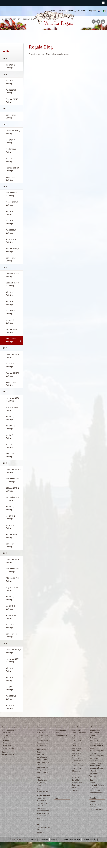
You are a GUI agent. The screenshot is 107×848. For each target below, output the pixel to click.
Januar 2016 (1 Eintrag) (11, 545)
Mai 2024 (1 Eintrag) (10, 82)
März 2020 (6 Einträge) (11, 240)
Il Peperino (6, 743)
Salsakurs (75, 787)
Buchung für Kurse (96, 809)
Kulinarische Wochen (41, 817)
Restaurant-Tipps (95, 773)
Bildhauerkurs (77, 782)
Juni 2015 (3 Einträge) (10, 607)
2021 (5, 124)
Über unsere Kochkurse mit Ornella (77, 743)
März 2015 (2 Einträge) (11, 626)
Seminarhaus (25, 727)
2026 (5, 58)
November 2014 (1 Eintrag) (12, 660)
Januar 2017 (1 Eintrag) (11, 455)
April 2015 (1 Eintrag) (11, 616)
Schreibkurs (76, 780)
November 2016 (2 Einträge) (12, 480)
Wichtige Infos (94, 730)
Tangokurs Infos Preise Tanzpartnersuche (43, 764)
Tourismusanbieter (96, 793)
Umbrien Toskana (96, 745)
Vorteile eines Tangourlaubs (42, 758)
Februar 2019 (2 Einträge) (12, 330)
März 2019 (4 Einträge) (11, 321)
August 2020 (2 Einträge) (12, 203)
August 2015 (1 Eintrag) (12, 589)
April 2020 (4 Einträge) (11, 231)
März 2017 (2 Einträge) (11, 446)
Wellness (92, 776)
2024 (5, 74)
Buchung (92, 801)
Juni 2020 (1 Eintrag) (10, 212)
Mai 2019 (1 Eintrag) (10, 312)
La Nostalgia (6, 745)
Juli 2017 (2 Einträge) (10, 418)
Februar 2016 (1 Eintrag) (12, 536)
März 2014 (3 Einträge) (11, 706)
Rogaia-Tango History (42, 783)
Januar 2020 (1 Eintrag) (11, 259)
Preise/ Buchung (60, 735)
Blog (56, 798)
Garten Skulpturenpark (8, 753)
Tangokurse (41, 754)
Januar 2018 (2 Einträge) (11, 383)
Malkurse (40, 733)
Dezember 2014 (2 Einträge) (13, 651)
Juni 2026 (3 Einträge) (10, 66)
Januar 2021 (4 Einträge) (11, 178)
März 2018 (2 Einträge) (11, 365)
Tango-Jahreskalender (42, 778)
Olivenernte (41, 825)
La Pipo (5, 738)
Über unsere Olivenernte (76, 769)
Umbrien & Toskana (96, 785)
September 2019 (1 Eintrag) (12, 284)
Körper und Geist (43, 795)
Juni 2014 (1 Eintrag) (10, 679)
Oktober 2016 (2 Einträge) (12, 489)
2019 (5, 267)
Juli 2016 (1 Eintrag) (10, 508)
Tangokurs (76, 785)
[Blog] (99, 10)
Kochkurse (41, 798)
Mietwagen (93, 738)
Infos (91, 727)
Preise (56, 733)
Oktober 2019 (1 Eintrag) (12, 275)
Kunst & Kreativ (95, 790)
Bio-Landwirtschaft (44, 827)
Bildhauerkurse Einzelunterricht (42, 741)
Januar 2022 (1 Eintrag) (11, 116)
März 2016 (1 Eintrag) (11, 526)
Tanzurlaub (41, 749)
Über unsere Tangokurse (76, 749)
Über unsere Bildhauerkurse (77, 764)
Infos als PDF (94, 733)
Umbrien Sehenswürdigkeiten (96, 754)
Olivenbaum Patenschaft (41, 831)
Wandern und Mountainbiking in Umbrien (96, 763)
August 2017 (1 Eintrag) (12, 408)
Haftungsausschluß (72, 839)
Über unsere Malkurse (76, 754)
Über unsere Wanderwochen (77, 759)
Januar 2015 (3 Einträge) (11, 635)
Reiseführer (93, 740)
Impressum (43, 839)
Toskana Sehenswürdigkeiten (96, 749)
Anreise (92, 735)
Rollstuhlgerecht (8, 748)
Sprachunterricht (43, 821)
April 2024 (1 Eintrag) (11, 91)
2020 (5, 186)
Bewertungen (77, 727)
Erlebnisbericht (42, 791)
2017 (5, 391)
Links (91, 780)
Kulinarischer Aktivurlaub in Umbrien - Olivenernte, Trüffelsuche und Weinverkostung (43, 806)
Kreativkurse (42, 730)
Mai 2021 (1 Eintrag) (10, 141)
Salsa (39, 789)
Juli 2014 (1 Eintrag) (10, 669)
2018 (5, 348)
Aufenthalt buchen (61, 730)
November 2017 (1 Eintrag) (12, 399)
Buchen (57, 727)
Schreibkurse (41, 745)
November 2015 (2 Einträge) (12, 570)
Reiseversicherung (96, 743)
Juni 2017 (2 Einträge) (10, 427)
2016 (5, 463)
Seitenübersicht (89, 839)
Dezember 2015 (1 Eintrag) (13, 561)
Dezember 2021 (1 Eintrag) (13, 132)
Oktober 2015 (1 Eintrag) (12, 579)
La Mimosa (6, 733)
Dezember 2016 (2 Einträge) (13, 471)
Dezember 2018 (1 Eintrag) (13, 355)
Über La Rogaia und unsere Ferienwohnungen (79, 735)
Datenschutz (56, 839)
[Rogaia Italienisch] (104, 10)
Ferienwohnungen (9, 727)
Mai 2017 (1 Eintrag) (10, 436)
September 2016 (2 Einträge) (12, 498)
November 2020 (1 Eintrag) (12, 194)
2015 (5, 553)
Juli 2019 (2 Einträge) (10, 293)
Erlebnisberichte (78, 775)
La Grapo (5, 740)
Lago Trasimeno (95, 758)
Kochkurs (75, 777)
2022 (5, 108)
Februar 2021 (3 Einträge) (12, 169)
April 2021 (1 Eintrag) (11, 150)
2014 (5, 643)
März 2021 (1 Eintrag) (11, 160)
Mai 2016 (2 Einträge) (10, 517)
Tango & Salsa (94, 787)
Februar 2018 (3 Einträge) (12, 374)
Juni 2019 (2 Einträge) (10, 303)
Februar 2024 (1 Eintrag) (12, 100)
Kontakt (81, 10)
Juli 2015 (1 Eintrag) (10, 598)
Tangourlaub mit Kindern (43, 773)
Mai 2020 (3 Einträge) (10, 222)
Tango (39, 752)
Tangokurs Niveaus (44, 770)
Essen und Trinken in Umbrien (96, 769)
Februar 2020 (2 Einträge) (12, 250)
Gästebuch (76, 730)
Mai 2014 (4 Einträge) (10, 688)
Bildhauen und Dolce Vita (42, 736)
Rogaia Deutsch (38, 28)
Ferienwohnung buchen (95, 805)
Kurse (39, 727)
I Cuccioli (5, 735)
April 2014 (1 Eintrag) (11, 697)
